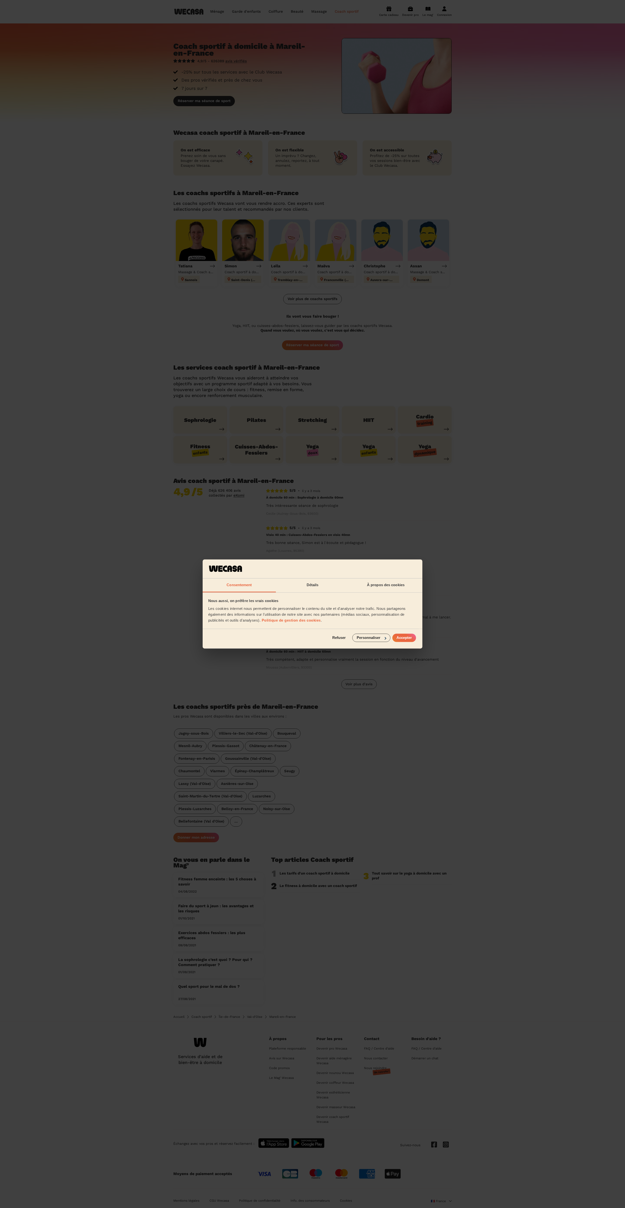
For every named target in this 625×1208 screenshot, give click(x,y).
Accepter (404, 638)
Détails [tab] (313, 585)
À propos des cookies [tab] (386, 585)
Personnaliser (368, 638)
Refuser (339, 638)
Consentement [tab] (239, 585)
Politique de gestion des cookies (291, 620)
